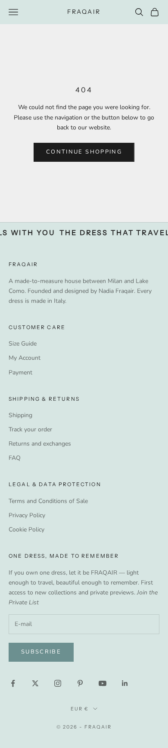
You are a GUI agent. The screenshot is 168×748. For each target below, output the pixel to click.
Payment (20, 372)
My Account (24, 358)
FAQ (15, 458)
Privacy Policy (27, 515)
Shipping (20, 415)
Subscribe (41, 652)
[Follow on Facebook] (13, 683)
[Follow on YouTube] (102, 683)
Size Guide (23, 343)
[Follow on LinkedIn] (125, 683)
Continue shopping (84, 152)
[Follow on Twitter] (35, 683)
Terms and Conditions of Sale (48, 501)
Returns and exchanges (40, 444)
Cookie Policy (26, 529)
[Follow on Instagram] (57, 683)
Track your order (30, 429)
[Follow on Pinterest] (80, 683)
